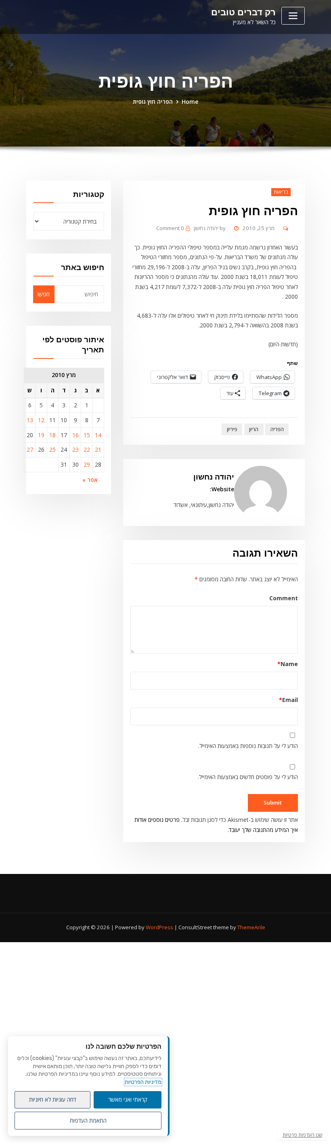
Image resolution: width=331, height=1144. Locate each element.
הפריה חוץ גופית (153, 101)
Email (288, 700)
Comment (283, 598)
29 (87, 464)
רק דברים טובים (243, 12)
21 (98, 449)
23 (75, 449)
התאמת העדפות (88, 1120)
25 (52, 449)
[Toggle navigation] (293, 16)
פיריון (232, 429)
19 (41, 435)
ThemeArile (251, 927)
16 (75, 435)
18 (52, 435)
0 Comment (170, 228)
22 (87, 449)
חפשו (44, 294)
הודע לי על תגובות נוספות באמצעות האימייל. (248, 746)
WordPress (159, 927)
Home (190, 101)
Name (287, 664)
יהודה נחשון (210, 228)
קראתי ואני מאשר (127, 1099)
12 (41, 420)
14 (98, 435)
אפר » (90, 480)
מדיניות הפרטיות (143, 1082)
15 (87, 435)
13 (30, 420)
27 (30, 449)
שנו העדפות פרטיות (302, 1134)
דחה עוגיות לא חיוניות (52, 1099)
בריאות (281, 191)
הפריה (277, 429)
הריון (253, 429)
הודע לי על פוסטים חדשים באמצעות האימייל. (248, 777)
